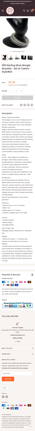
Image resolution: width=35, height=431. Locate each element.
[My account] (28, 11)
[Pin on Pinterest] (24, 105)
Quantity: (4, 91)
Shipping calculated (14, 85)
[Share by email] (32, 105)
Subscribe (8, 379)
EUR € (4, 387)
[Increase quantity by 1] (22, 91)
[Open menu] (3, 10)
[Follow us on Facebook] (3, 396)
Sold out (17, 97)
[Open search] (24, 11)
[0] (31, 10)
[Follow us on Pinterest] (6, 396)
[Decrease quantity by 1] (11, 91)
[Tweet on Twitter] (28, 105)
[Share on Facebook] (21, 105)
